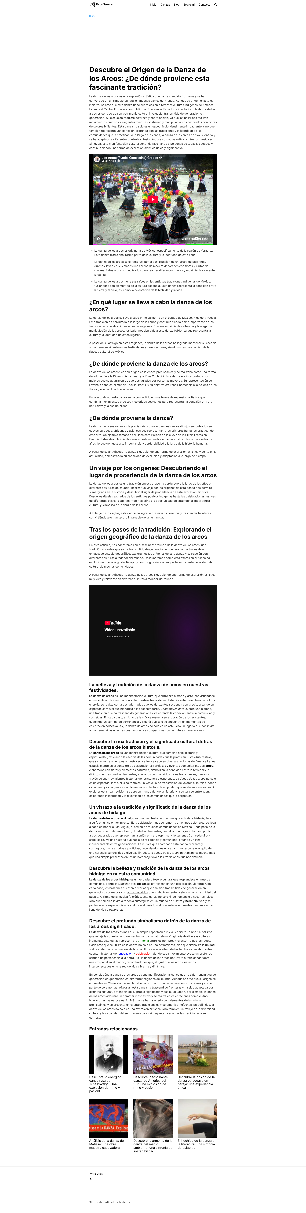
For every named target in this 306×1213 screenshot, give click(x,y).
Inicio (153, 4)
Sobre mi (188, 4)
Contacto (204, 4)
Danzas (165, 4)
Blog (176, 4)
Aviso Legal (96, 1173)
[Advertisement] (153, 41)
